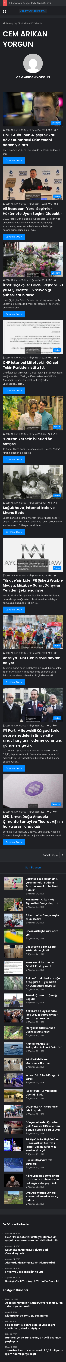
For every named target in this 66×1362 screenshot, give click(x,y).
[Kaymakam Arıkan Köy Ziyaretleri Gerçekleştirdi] (13, 904)
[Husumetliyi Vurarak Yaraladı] (13, 1165)
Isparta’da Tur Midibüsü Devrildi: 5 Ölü (41, 1092)
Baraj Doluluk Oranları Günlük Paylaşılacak (40, 964)
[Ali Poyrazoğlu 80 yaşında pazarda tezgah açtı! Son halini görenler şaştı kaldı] (13, 1180)
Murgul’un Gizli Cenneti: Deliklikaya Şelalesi (41, 1029)
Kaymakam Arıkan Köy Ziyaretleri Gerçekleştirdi (42, 901)
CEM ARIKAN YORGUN (33, 77)
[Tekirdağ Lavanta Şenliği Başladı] (13, 1000)
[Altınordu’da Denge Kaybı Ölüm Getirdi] (13, 920)
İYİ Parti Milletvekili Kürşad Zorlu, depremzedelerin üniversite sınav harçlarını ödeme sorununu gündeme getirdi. (32, 738)
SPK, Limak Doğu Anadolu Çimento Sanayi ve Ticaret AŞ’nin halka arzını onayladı (33, 821)
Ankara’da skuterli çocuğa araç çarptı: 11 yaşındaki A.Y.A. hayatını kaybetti (43, 981)
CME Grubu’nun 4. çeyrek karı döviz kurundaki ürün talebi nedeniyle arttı (29, 139)
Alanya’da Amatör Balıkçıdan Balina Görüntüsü (44, 1045)
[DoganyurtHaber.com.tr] (33, 11)
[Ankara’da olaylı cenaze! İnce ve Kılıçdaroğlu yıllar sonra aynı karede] (13, 1015)
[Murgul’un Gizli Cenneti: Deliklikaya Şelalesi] (13, 1032)
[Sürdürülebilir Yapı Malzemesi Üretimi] (13, 1064)
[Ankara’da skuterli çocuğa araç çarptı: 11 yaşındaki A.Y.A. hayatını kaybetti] (13, 983)
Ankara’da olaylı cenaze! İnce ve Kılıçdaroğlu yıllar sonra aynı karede (42, 1014)
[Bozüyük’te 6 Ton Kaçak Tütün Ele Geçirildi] (13, 951)
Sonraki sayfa (50, 855)
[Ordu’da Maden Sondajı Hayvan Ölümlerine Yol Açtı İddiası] (13, 1197)
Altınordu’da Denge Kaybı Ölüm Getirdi (30, 3)
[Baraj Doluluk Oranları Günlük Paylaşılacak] (13, 967)
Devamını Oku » (13, 160)
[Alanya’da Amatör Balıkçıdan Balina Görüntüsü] (13, 1048)
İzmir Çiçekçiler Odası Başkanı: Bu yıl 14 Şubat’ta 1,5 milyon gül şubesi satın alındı (33, 290)
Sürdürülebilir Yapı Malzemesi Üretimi (38, 1061)
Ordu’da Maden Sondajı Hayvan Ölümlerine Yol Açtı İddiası (43, 1196)
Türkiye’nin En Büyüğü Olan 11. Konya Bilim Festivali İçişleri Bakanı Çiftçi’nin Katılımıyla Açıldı (42, 1145)
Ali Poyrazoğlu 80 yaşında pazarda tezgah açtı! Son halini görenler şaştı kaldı (42, 1179)
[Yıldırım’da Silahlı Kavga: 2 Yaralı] (13, 1080)
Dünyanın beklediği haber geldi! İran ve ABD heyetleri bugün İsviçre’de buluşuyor (43, 1126)
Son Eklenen (33, 867)
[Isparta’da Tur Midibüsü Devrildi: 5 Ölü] (13, 1095)
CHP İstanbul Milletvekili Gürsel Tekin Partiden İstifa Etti (30, 365)
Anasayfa (10, 23)
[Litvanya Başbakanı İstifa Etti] (13, 936)
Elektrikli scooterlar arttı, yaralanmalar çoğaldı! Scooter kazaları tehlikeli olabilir (42, 884)
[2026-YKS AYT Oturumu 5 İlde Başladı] (13, 1111)
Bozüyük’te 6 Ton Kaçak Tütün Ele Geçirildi (41, 948)
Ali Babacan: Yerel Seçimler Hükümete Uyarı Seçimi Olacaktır (32, 211)
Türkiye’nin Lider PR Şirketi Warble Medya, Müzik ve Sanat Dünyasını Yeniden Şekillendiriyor (33, 585)
